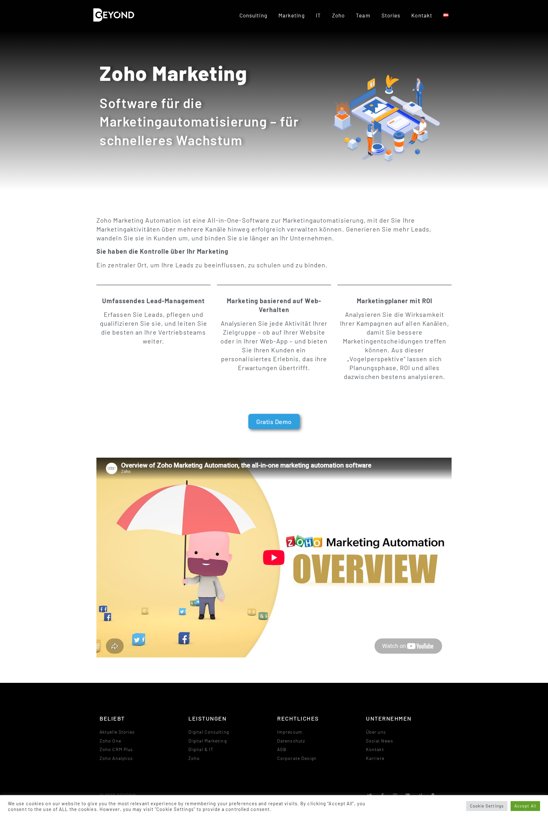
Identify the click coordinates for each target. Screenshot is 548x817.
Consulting (253, 15)
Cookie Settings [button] (487, 805)
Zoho (338, 15)
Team (363, 15)
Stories (391, 15)
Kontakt (421, 15)
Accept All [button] (525, 805)
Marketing (291, 15)
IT (318, 15)
